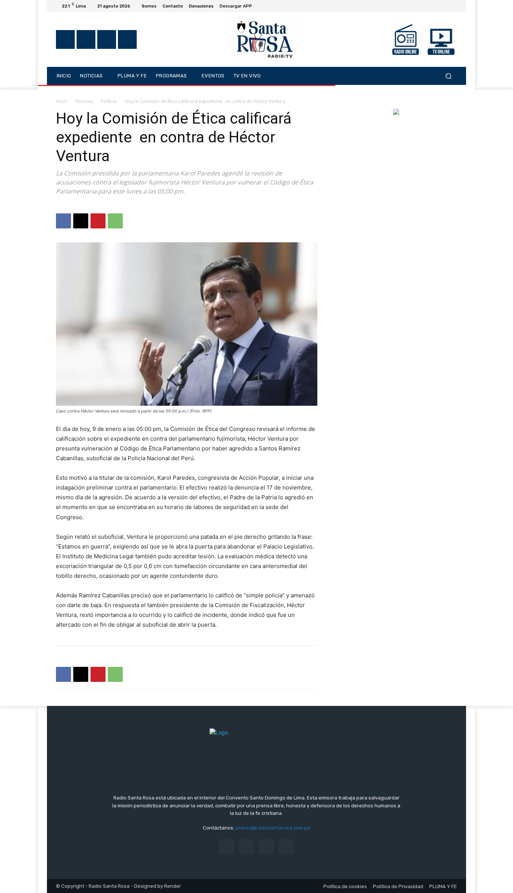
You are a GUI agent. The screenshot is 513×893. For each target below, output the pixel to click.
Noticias (84, 101)
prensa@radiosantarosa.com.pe (272, 828)
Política (108, 101)
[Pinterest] (98, 220)
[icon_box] (240, 7)
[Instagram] (425, 6)
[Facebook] (416, 6)
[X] (434, 6)
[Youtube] (452, 6)
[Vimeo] (443, 6)
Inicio (61, 101)
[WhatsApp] (115, 220)
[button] (448, 76)
